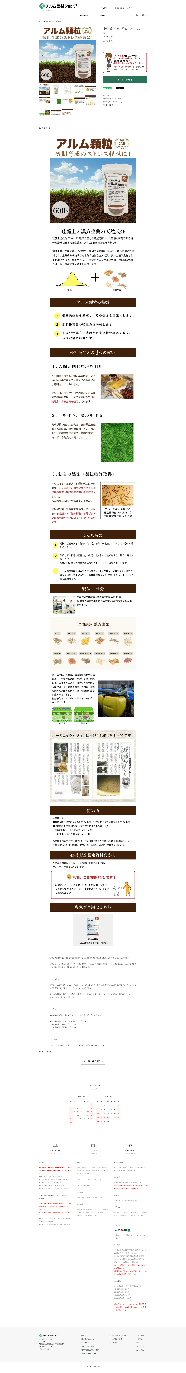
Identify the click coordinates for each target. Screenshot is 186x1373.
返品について (107, 95)
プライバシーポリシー (88, 1353)
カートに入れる (127, 80)
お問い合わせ (140, 1350)
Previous (42, 54)
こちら (56, 1188)
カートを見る (140, 1346)
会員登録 (139, 1339)
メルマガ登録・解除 (115, 1339)
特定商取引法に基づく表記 (112, 99)
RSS (110, 1343)
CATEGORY (84, 16)
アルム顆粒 (57, 21)
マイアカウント (106, 8)
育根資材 (48, 21)
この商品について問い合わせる (113, 102)
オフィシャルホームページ (117, 1335)
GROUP (102, 16)
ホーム (41, 21)
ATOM (115, 1343)
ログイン (130, 8)
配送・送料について (87, 1339)
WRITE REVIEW (92, 1061)
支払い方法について (87, 1346)
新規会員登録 (119, 8)
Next (93, 54)
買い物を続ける (108, 105)
